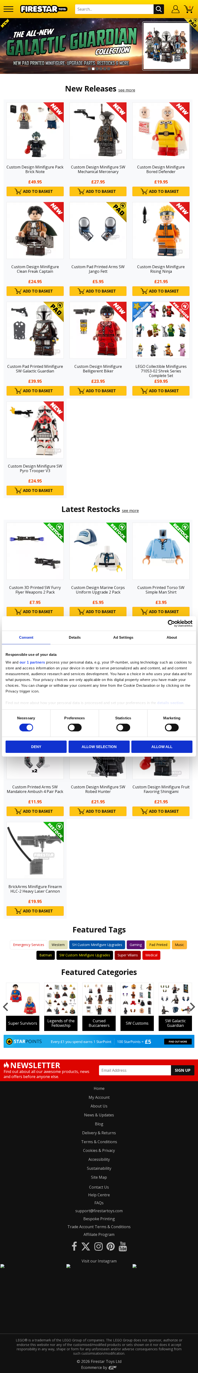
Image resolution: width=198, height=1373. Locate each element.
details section (170, 703)
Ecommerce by (94, 1367)
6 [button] (108, 68)
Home (99, 1088)
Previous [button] (4, 46)
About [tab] (172, 637)
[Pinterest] (110, 1246)
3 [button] (97, 68)
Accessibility (99, 1159)
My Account (99, 1097)
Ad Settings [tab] (123, 637)
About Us (99, 1106)
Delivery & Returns (99, 1132)
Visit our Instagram (99, 1261)
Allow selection (99, 747)
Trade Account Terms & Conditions (99, 1226)
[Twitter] (86, 1246)
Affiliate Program (99, 1234)
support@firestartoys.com (99, 1210)
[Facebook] (74, 1246)
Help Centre (99, 1195)
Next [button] (194, 46)
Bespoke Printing (99, 1218)
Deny (36, 747)
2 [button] (93, 68)
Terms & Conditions (99, 1141)
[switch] (75, 727)
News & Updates (99, 1115)
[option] (99, 46)
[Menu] (8, 9)
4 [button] (100, 68)
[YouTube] (123, 1246)
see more (126, 90)
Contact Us (99, 1187)
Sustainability (99, 1168)
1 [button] (89, 68)
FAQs (99, 1202)
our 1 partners (32, 662)
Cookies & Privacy (99, 1150)
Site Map (99, 1177)
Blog (99, 1124)
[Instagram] (98, 1246)
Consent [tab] (26, 637)
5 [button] (104, 68)
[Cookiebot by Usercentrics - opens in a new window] (171, 623)
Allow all (161, 747)
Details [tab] (75, 637)
